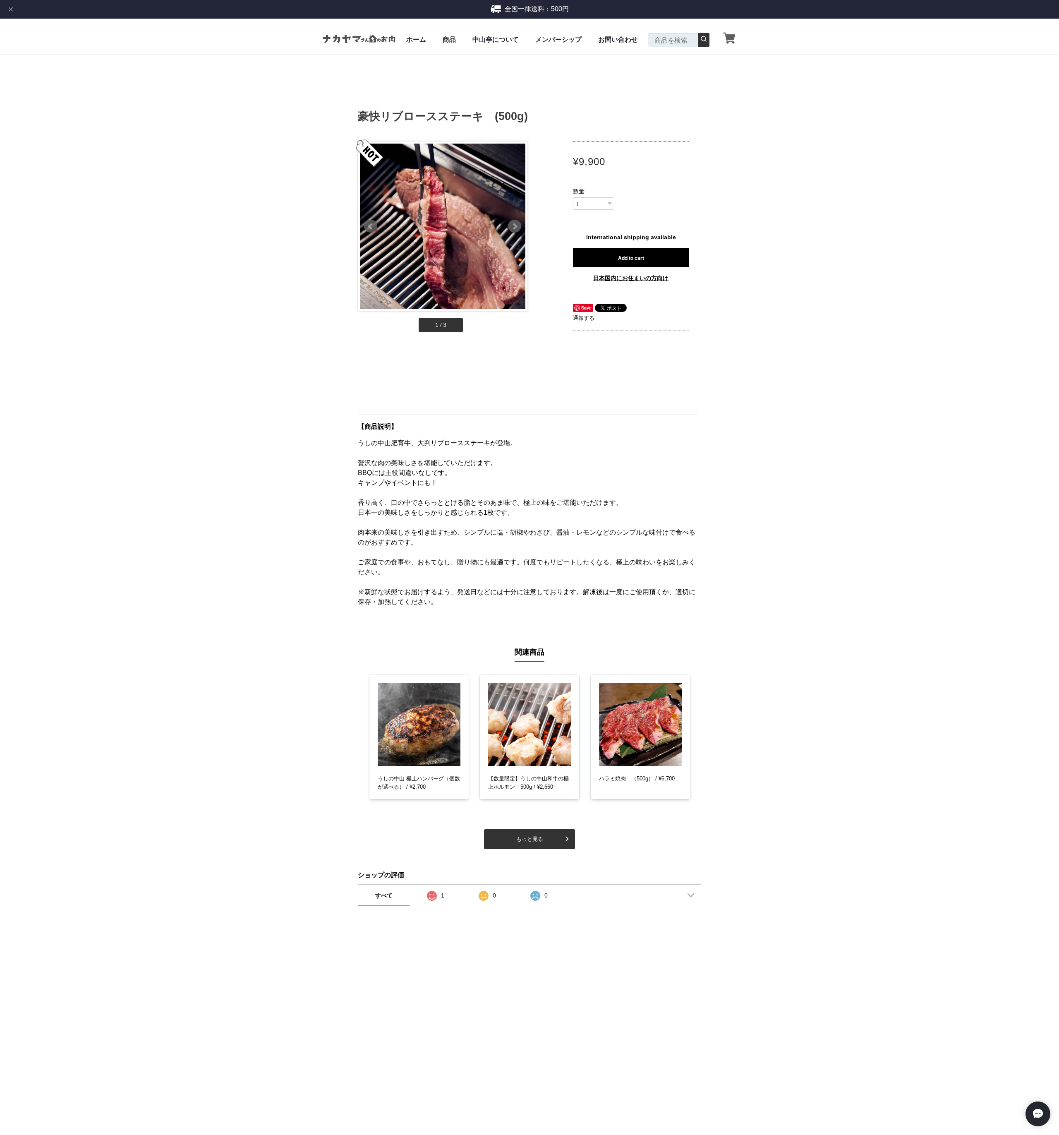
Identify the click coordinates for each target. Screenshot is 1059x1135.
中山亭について (495, 39)
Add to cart (631, 258)
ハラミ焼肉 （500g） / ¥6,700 (637, 778)
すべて (384, 895)
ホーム (416, 39)
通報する (583, 318)
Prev (370, 226)
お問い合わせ (618, 39)
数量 (579, 191)
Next (514, 226)
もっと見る (529, 839)
